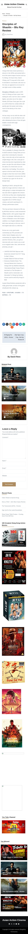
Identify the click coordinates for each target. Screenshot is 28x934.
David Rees (10, 34)
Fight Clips (5, 854)
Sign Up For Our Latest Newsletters (12, 510)
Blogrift (22, 929)
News (4, 904)
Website (4, 475)
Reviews (4, 20)
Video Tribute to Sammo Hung (10, 497)
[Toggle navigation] (2, 4)
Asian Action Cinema (14, 4)
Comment (5, 437)
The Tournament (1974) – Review (11, 506)
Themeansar (13, 931)
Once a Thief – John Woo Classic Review (12, 377)
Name (4, 460)
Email (4, 468)
